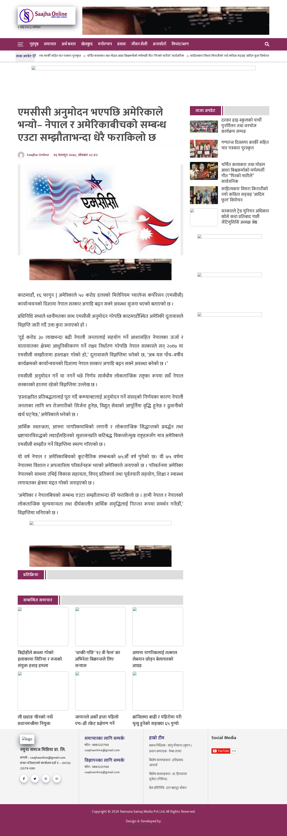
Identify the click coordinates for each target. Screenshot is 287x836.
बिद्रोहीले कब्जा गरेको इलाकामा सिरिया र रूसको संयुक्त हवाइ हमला (40, 659)
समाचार (50, 44)
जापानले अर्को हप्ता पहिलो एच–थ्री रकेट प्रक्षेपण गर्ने (97, 720)
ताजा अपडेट (205, 110)
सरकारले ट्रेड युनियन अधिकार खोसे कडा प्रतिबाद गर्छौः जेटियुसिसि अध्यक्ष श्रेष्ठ (245, 216)
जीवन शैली (139, 44)
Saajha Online (38, 155)
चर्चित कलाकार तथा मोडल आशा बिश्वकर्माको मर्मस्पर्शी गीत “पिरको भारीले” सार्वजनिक (122, 55)
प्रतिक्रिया (30, 574)
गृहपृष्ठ (34, 44)
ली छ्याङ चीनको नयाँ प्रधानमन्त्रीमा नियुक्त (35, 720)
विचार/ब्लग (180, 44)
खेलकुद (87, 44)
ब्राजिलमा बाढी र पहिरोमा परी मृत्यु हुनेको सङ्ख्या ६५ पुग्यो (157, 720)
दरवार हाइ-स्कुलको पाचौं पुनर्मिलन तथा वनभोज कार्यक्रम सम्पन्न (241, 126)
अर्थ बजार (68, 44)
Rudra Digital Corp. (143, 827)
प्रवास (121, 44)
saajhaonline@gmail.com (102, 750)
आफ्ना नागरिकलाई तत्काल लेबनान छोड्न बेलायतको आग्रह (155, 659)
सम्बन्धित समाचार (37, 600)
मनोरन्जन (105, 44)
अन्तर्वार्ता (159, 44)
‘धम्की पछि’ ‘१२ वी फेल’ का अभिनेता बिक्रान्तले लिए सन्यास (97, 659)
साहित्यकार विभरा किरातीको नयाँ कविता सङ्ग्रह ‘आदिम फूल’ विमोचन (216, 55)
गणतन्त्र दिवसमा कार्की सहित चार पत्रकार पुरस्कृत (245, 145)
